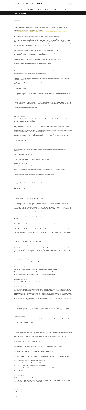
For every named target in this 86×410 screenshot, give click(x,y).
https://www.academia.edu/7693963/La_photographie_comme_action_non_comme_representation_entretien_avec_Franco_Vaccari (40, 31)
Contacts (55, 9)
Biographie (30, 9)
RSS (50, 406)
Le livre (47, 9)
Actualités (38, 9)
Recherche (63, 9)
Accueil (22, 9)
